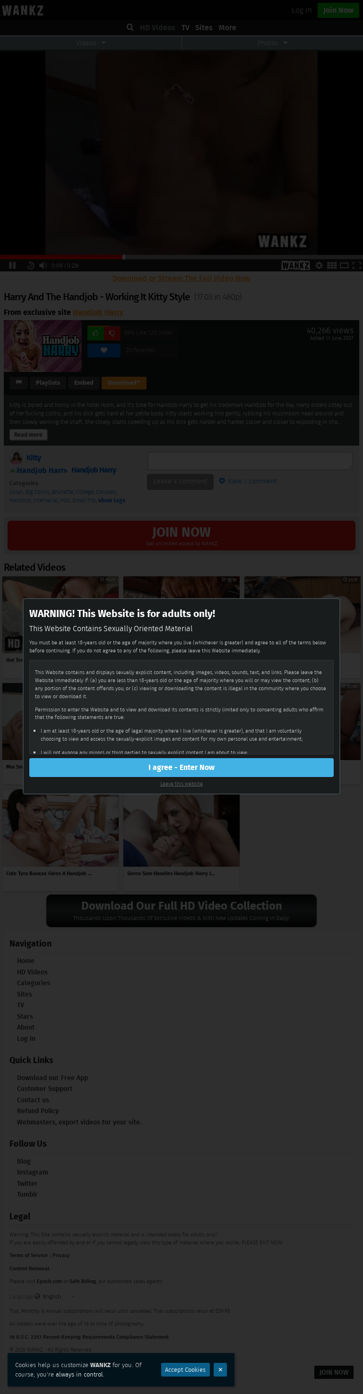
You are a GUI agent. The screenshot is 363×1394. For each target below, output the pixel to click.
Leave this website (181, 783)
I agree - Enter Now (181, 767)
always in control (79, 1374)
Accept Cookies (185, 1369)
